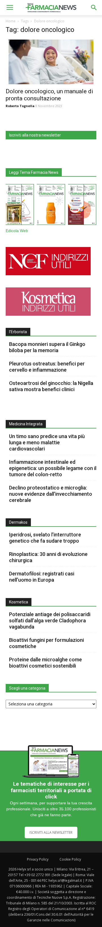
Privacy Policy (37, 859)
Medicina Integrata (25, 424)
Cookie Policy (70, 859)
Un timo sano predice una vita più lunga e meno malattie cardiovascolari (47, 442)
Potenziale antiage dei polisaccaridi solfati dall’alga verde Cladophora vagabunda (49, 620)
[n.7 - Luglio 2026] (20, 205)
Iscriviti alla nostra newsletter (35, 135)
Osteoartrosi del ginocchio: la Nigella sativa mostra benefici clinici (51, 386)
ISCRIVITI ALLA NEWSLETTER (51, 832)
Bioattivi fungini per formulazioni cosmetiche (46, 643)
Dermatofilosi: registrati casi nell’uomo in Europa (41, 577)
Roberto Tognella (20, 106)
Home (11, 21)
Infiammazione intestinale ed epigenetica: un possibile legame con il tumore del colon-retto (52, 468)
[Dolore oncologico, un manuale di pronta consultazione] (51, 62)
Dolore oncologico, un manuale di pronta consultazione (49, 95)
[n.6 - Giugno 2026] (51, 205)
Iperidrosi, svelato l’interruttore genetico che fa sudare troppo (45, 538)
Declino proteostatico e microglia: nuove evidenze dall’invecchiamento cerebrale (50, 494)
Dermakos (18, 522)
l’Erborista (18, 332)
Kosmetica (18, 602)
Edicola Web (17, 231)
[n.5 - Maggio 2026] (82, 205)
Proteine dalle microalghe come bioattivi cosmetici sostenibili (45, 663)
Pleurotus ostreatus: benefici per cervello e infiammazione (47, 367)
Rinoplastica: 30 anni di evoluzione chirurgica (48, 557)
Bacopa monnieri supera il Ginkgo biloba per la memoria (47, 347)
